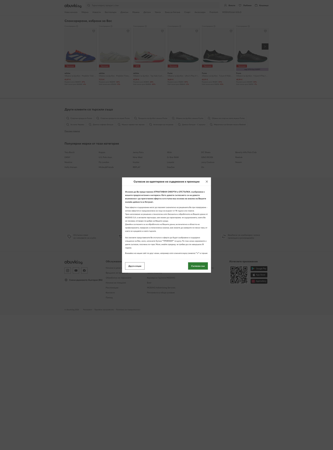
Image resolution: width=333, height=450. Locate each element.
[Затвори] (207, 181)
